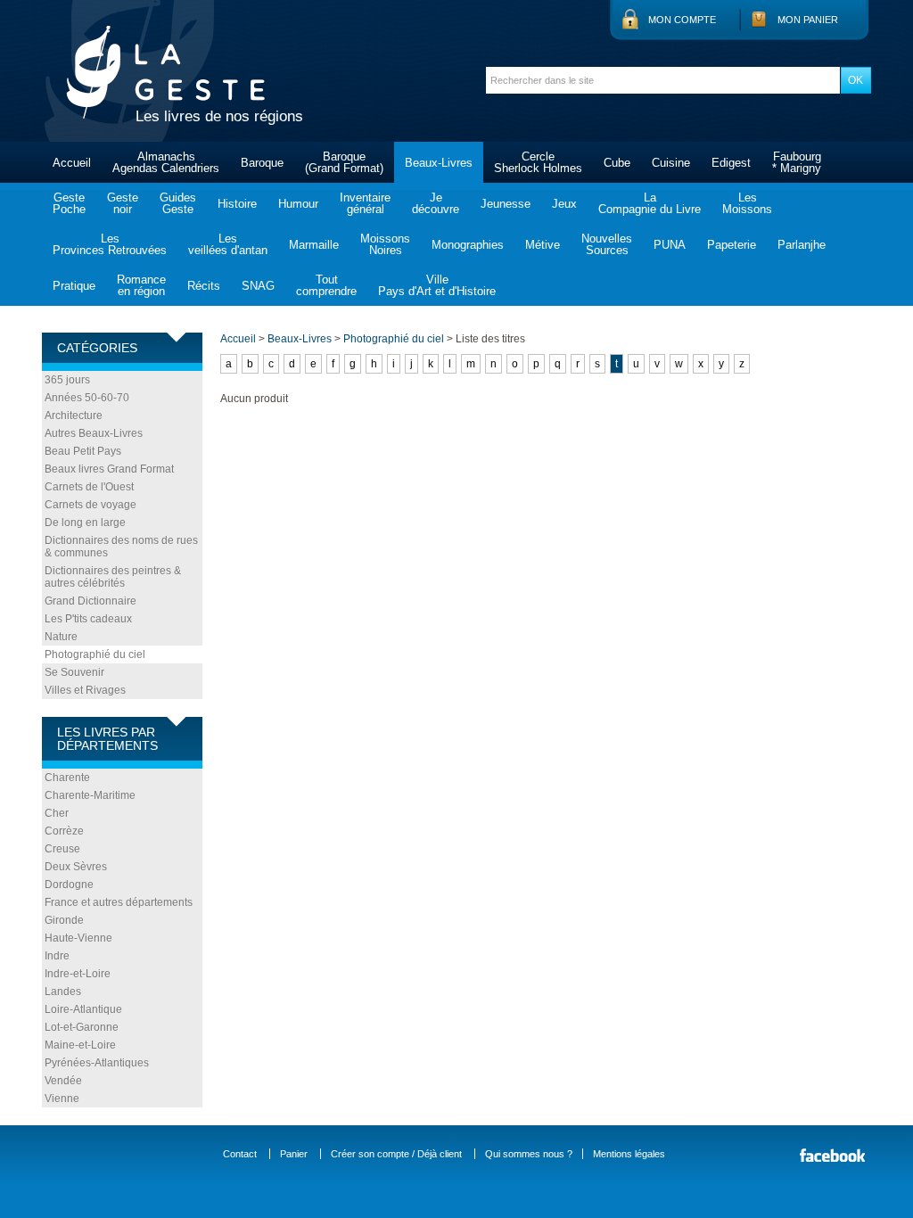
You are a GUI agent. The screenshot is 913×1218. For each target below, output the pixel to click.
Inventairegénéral (365, 203)
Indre (57, 956)
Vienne (62, 1098)
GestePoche (69, 203)
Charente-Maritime (90, 795)
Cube (617, 162)
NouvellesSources (606, 244)
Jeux (564, 203)
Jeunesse (506, 203)
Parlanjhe (801, 244)
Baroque (262, 162)
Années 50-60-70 (87, 397)
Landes (63, 991)
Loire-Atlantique (83, 1009)
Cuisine (671, 162)
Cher (57, 813)
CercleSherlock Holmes (538, 162)
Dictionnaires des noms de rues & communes (121, 546)
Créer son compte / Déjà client (396, 1153)
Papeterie (731, 244)
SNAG (258, 285)
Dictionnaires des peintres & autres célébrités (113, 576)
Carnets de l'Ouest (89, 487)
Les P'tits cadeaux (88, 619)
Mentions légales (629, 1153)
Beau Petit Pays (83, 451)
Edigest (731, 162)
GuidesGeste (178, 203)
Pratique (74, 285)
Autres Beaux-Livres (94, 433)
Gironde (64, 920)
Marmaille (314, 244)
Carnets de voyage (90, 504)
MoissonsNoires (385, 244)
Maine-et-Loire (80, 1045)
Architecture (74, 415)
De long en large (85, 522)
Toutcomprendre (326, 285)
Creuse (62, 849)
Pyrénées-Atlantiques (97, 1063)
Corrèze (64, 831)
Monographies (468, 244)
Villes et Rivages (85, 690)
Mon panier (807, 19)
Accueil (72, 162)
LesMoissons (747, 203)
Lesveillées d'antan (227, 244)
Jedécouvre (435, 203)
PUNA (670, 244)
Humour (298, 203)
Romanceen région (141, 285)
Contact (240, 1153)
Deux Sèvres (76, 866)
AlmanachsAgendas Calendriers (165, 162)
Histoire (237, 203)
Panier (294, 1153)
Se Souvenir (74, 672)
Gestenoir (122, 203)
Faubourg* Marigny (796, 162)
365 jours (67, 380)
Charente (67, 777)
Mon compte (682, 19)
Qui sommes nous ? (528, 1153)
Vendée (63, 1080)
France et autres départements (119, 902)
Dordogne (69, 884)
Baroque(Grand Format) (344, 162)
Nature (61, 636)
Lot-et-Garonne (82, 1027)
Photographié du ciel (95, 654)
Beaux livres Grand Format (109, 469)
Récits (203, 285)
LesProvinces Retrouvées (110, 244)
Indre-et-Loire (78, 973)
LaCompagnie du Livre (649, 203)
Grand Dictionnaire (90, 601)
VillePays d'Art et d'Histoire (437, 285)
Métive (542, 244)
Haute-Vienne (78, 938)
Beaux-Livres (439, 162)
